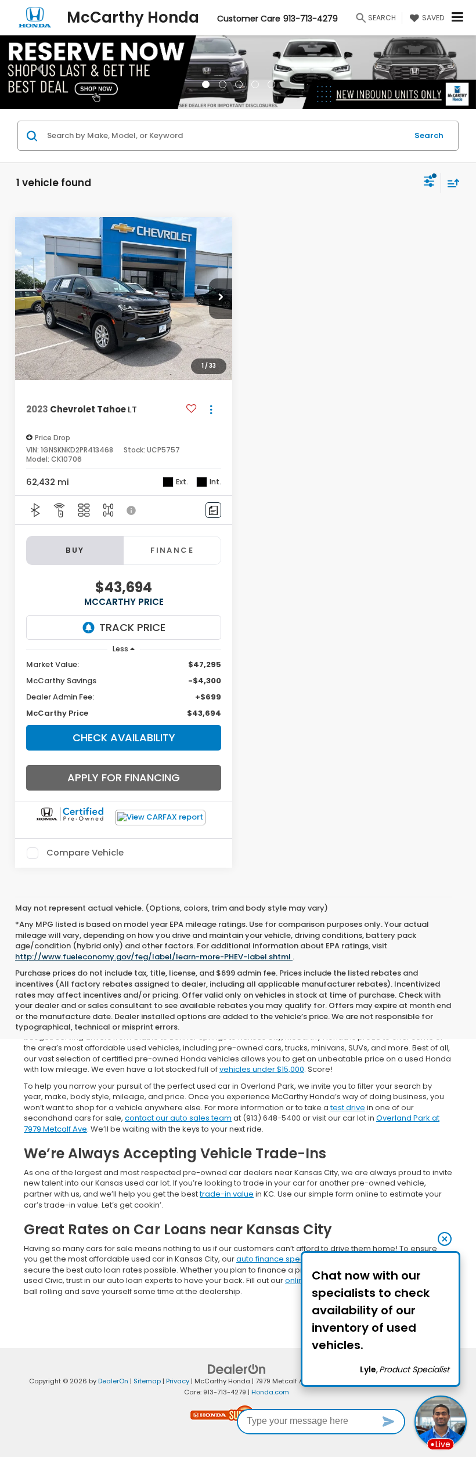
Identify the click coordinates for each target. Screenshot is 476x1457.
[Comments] (213, 510)
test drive (347, 1107)
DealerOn (113, 1381)
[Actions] (211, 410)
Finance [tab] (172, 550)
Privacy (177, 1381)
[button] (35, 72)
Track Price (132, 627)
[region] (124, 689)
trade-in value (227, 1193)
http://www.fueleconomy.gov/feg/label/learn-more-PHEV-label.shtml (154, 956)
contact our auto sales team (178, 1117)
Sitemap (147, 1381)
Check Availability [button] (124, 737)
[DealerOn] (236, 1369)
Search (428, 135)
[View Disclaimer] (132, 510)
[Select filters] (429, 182)
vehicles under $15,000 (261, 1069)
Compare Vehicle (85, 853)
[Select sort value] (450, 183)
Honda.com (270, 1392)
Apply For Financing (123, 777)
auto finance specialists (281, 1258)
